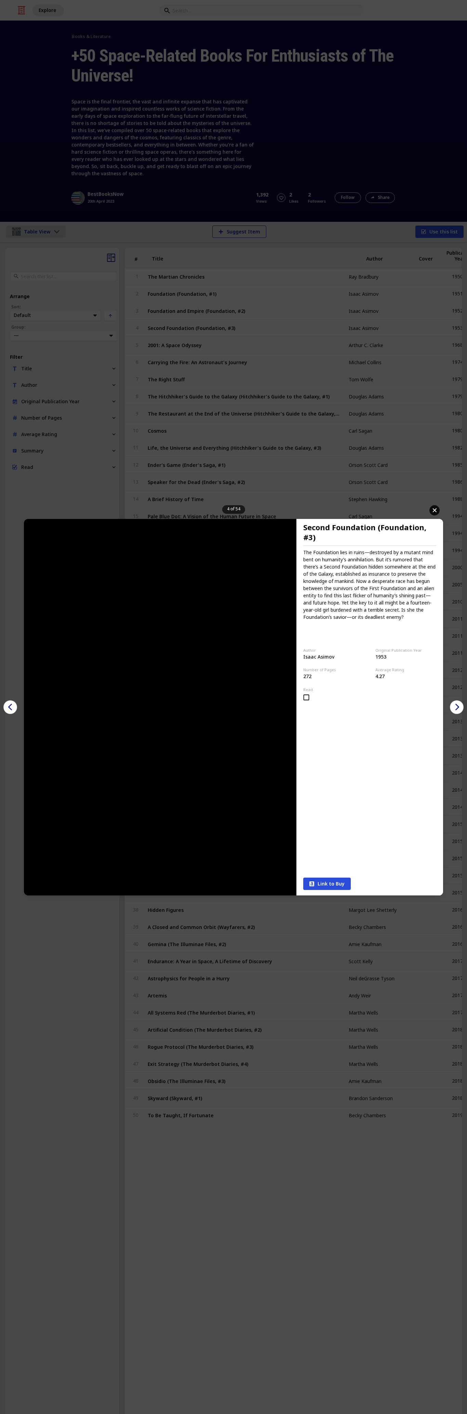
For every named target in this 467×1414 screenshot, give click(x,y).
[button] (10, 707)
